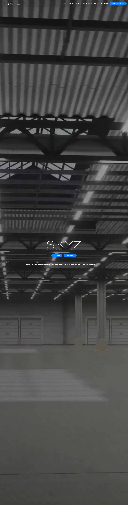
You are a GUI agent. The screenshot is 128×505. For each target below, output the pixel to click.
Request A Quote (70, 255)
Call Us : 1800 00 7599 (118, 3)
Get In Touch (57, 255)
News (101, 3)
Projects (96, 3)
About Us (70, 3)
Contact (106, 3)
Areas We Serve (86, 3)
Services (77, 3)
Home (65, 3)
